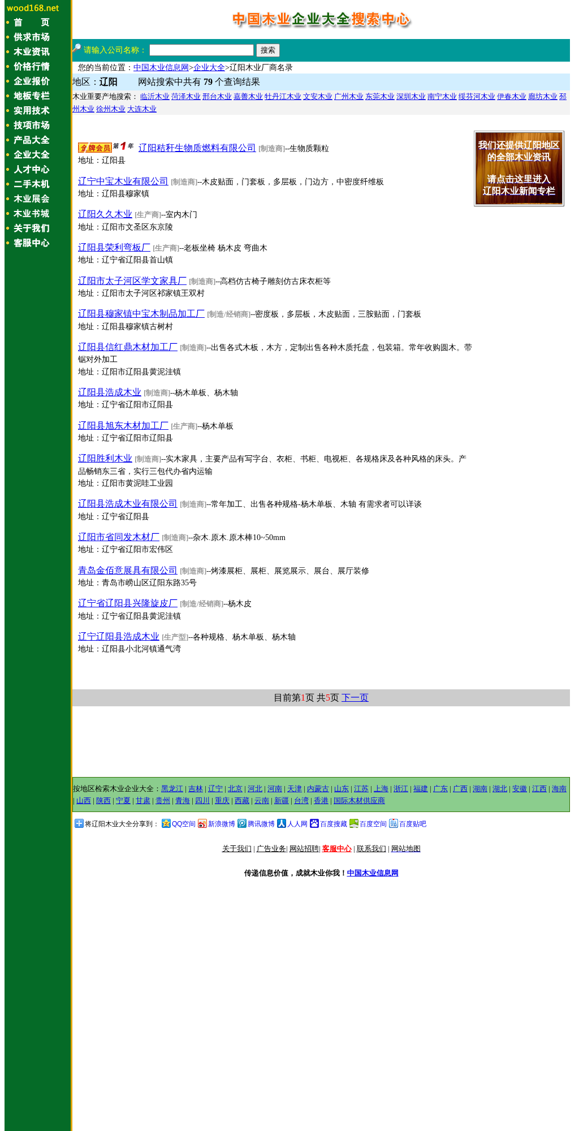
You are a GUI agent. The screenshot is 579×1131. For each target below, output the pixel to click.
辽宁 (215, 788)
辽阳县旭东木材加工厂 (123, 425)
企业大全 (209, 67)
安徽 (519, 788)
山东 (341, 788)
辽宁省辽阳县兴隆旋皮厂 (128, 603)
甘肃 (143, 800)
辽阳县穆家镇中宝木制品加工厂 (141, 313)
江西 (539, 788)
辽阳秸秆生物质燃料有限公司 (197, 148)
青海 (182, 800)
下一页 (355, 697)
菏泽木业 (186, 96)
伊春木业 (511, 96)
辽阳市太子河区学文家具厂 (132, 281)
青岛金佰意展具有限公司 (128, 570)
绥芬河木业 (477, 96)
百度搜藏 (333, 824)
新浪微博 (221, 824)
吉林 (195, 788)
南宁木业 (442, 96)
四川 (202, 800)
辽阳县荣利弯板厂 (114, 247)
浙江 (401, 788)
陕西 (103, 800)
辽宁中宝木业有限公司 (123, 181)
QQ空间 (184, 824)
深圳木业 (411, 96)
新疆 (281, 800)
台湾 (301, 800)
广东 (440, 788)
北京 (235, 788)
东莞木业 (380, 96)
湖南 (480, 788)
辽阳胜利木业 (105, 458)
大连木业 (142, 109)
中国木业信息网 (161, 67)
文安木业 (317, 96)
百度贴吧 (412, 824)
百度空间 (373, 824)
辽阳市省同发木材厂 (118, 537)
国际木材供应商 (359, 800)
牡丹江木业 (283, 96)
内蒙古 (318, 788)
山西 (83, 800)
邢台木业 (217, 96)
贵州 (162, 800)
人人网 (297, 824)
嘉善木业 (248, 96)
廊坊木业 (543, 96)
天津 (294, 788)
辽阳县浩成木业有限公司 (128, 503)
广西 (460, 788)
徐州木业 (111, 109)
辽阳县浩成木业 (109, 392)
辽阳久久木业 (105, 214)
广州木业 (349, 96)
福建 (420, 788)
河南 (274, 788)
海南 (559, 788)
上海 (381, 788)
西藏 (242, 800)
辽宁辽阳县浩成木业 (118, 636)
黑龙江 (172, 788)
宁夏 (123, 800)
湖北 (499, 788)
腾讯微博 (261, 824)
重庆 (222, 800)
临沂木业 (155, 96)
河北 (255, 788)
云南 (261, 800)
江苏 (361, 788)
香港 (321, 800)
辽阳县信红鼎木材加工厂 (128, 347)
